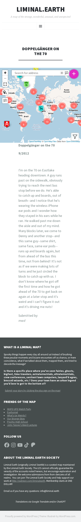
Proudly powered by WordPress (21, 516)
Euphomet (12, 412)
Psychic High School (17, 421)
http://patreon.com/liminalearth (28, 480)
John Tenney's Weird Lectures (22, 425)
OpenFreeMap (35, 141)
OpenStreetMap (73, 141)
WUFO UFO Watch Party (19, 409)
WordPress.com (67, 516)
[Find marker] (5, 92)
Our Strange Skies (16, 418)
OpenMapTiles (50, 141)
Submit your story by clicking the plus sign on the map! (32, 390)
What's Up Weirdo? (16, 415)
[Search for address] (5, 100)
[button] (7, 124)
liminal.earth (40, 9)
